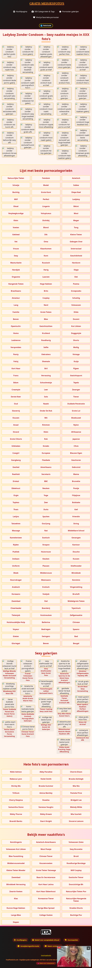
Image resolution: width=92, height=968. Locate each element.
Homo (16, 333)
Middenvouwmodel (16, 863)
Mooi (76, 213)
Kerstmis (76, 580)
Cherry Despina (16, 800)
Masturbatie (15, 262)
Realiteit (16, 474)
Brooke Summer (46, 786)
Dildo (76, 312)
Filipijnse (76, 495)
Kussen (76, 559)
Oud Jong (46, 523)
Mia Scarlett (76, 814)
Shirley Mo (16, 786)
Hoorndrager (16, 580)
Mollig (76, 347)
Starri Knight (46, 821)
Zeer (46, 502)
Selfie (46, 347)
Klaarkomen (45, 248)
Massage (16, 530)
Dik (45, 234)
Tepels (76, 382)
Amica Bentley (45, 793)
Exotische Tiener (76, 877)
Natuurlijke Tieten (16, 178)
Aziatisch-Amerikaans (46, 842)
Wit (45, 418)
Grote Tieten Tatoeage (46, 870)
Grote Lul (76, 411)
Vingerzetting (76, 587)
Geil (76, 509)
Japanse (76, 439)
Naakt (46, 403)
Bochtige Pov (76, 915)
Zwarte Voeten (15, 891)
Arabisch (16, 587)
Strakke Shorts (76, 908)
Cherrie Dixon (76, 772)
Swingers (46, 636)
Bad (76, 636)
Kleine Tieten (76, 234)
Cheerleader (16, 608)
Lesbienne (15, 340)
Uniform (16, 566)
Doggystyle (76, 333)
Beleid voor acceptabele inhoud (47, 940)
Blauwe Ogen (76, 453)
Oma (46, 241)
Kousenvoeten (45, 863)
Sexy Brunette (76, 849)
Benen (16, 319)
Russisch (46, 262)
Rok (46, 439)
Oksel (15, 206)
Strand (16, 432)
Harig (46, 270)
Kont (46, 255)
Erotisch (46, 587)
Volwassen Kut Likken (16, 849)
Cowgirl (15, 453)
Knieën (46, 446)
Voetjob (46, 594)
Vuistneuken (46, 615)
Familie (16, 312)
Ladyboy (76, 199)
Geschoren (76, 460)
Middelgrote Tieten (76, 601)
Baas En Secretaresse (46, 877)
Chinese (76, 622)
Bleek (15, 573)
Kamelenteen (16, 537)
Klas (16, 898)
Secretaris (46, 474)
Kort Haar (16, 368)
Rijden (16, 544)
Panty (16, 354)
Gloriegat (16, 643)
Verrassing (46, 375)
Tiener (76, 396)
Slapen (16, 922)
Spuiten (46, 516)
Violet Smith (46, 779)
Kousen (16, 418)
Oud (16, 403)
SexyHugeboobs (46, 955)
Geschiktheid (76, 255)
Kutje (76, 361)
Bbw (46, 319)
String (76, 523)
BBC (46, 481)
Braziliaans (16, 291)
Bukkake (76, 502)
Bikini (76, 206)
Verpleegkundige (15, 213)
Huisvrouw (46, 552)
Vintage (76, 354)
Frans (15, 375)
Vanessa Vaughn (45, 807)
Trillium (15, 793)
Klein (16, 220)
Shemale (46, 361)
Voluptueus (46, 213)
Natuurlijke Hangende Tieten (76, 899)
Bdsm (15, 382)
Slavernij (16, 411)
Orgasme (16, 277)
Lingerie (46, 206)
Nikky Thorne (16, 814)
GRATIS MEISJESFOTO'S (47, 3)
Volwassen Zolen (76, 842)
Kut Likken (76, 326)
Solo (46, 396)
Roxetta (45, 800)
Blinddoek (76, 573)
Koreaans (16, 594)
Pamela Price (76, 793)
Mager (76, 220)
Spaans (76, 629)
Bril (46, 368)
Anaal (16, 425)
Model (46, 185)
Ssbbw (76, 185)
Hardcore (76, 262)
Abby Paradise (46, 772)
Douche (76, 552)
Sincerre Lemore (76, 821)
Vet (15, 241)
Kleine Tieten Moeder (16, 870)
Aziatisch (76, 178)
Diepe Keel (76, 192)
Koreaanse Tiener (46, 898)
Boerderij (46, 608)
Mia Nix (76, 786)
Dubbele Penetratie (76, 403)
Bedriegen (45, 629)
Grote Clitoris (16, 439)
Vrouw (16, 248)
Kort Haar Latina (46, 884)
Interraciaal (76, 248)
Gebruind (76, 467)
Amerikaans (46, 467)
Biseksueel (76, 418)
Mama (76, 474)
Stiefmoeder (76, 566)
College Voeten (46, 915)
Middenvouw (46, 573)
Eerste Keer (16, 396)
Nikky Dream (46, 814)
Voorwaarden (73, 940)
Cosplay (46, 298)
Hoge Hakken (46, 284)
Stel (46, 601)
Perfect (46, 199)
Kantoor (76, 544)
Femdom (46, 178)
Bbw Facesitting (16, 856)
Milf (16, 199)
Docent (76, 319)
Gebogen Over (76, 241)
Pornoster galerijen (70, 11)
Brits (46, 291)
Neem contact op (54, 946)
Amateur (16, 298)
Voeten (16, 227)
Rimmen (46, 425)
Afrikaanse (76, 432)
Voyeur (16, 629)
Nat (46, 530)
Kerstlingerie (16, 842)
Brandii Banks (16, 821)
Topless (16, 502)
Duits (46, 509)
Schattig (76, 298)
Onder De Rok (46, 411)
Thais (15, 509)
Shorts (76, 340)
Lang (16, 305)
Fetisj (15, 361)
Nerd (46, 305)
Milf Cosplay (76, 870)
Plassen (46, 566)
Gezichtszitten (45, 326)
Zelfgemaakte (76, 615)
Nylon (76, 425)
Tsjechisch (76, 608)
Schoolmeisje (46, 382)
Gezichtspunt (76, 375)
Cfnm (76, 446)
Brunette (76, 481)
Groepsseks (76, 291)
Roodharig (46, 340)
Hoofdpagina (21, 11)
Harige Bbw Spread (45, 908)
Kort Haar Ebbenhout (46, 891)
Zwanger (76, 389)
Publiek (16, 552)
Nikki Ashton (16, 772)
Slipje (76, 270)
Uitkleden (16, 446)
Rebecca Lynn (16, 779)
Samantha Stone (15, 807)
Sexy (16, 255)
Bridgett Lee (76, 800)
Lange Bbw (16, 915)
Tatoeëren (15, 523)
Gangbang (16, 460)
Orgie (15, 495)
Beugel (76, 643)
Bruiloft (76, 594)
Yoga (46, 495)
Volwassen (76, 305)
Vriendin (76, 516)
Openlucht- (16, 326)
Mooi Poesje (46, 849)
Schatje (16, 185)
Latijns (16, 516)
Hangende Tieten (16, 284)
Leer (46, 389)
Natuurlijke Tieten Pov (76, 891)
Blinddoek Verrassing (15, 884)
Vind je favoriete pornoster (47, 17)
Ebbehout (16, 488)
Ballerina (46, 622)
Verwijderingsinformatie (29, 946)
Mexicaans (46, 580)
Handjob (16, 270)
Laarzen (46, 277)
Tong (76, 227)
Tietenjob (16, 615)
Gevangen (76, 537)
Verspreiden (16, 347)
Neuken (45, 488)
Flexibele (46, 460)
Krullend (46, 333)
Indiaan (15, 559)
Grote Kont (46, 192)
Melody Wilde (76, 807)
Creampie (16, 389)
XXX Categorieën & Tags (45, 11)
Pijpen (76, 368)
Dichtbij (45, 220)
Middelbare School (76, 530)
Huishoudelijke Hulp (16, 622)
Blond (46, 227)
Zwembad (16, 601)
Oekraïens (46, 354)
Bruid (76, 856)
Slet (76, 277)
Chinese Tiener (46, 856)
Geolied (16, 467)
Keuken (46, 559)
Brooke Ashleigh (76, 779)
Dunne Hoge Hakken (16, 908)
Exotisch (46, 537)
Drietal (16, 481)
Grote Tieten (45, 312)
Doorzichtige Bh (76, 884)
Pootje (76, 488)
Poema (76, 284)
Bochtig (15, 192)
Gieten (16, 636)
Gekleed (16, 234)
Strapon (46, 544)
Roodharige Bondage (76, 863)
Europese (46, 453)
